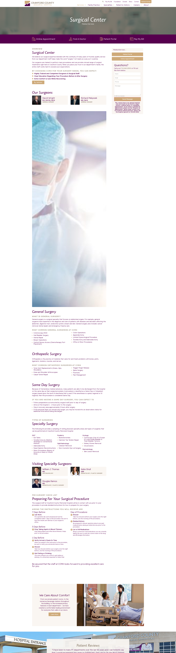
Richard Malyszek (89, 98)
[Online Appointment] (34, 39)
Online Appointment (45, 39)
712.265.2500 (126, 68)
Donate (125, 1)
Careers (137, 5)
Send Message (127, 99)
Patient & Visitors (123, 5)
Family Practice (94, 5)
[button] (102, 1)
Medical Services (88, 24)
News (130, 1)
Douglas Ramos (49, 481)
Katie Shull (86, 469)
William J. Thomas (50, 469)
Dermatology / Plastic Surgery (91, 473)
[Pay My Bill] (131, 39)
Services (80, 5)
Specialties (108, 5)
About (146, 5)
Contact (136, 1)
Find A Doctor (79, 39)
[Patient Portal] (101, 39)
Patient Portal (110, 39)
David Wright (48, 98)
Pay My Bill (108, 1)
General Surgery (48, 102)
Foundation (117, 1)
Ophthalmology (47, 473)
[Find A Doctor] (70, 39)
